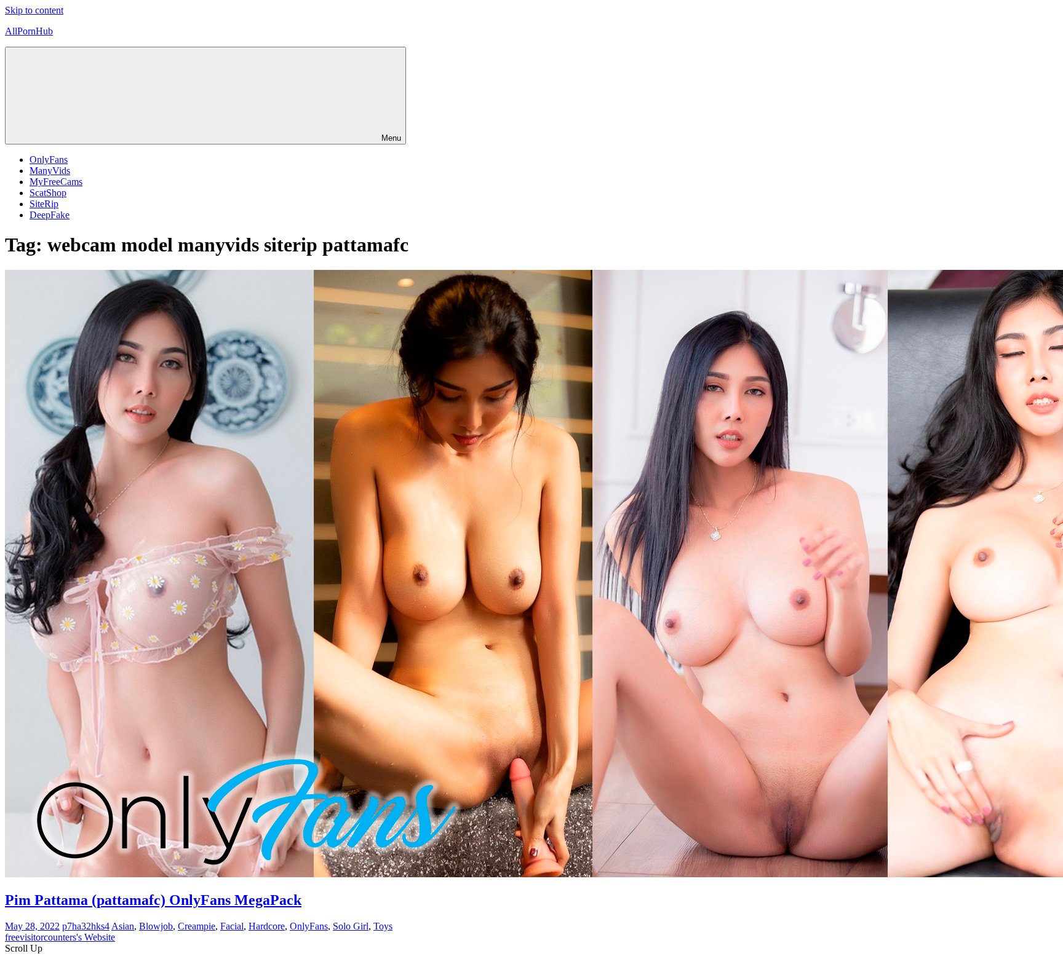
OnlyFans (49, 159)
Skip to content (34, 10)
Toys (382, 926)
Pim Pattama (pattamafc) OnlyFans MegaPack (153, 900)
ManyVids (50, 170)
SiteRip (44, 204)
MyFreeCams (56, 181)
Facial (232, 926)
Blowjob (156, 926)
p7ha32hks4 (85, 926)
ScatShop (48, 192)
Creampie (196, 926)
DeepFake (50, 215)
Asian (122, 926)
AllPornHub (29, 31)
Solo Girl (350, 926)
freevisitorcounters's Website (60, 937)
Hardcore (267, 926)
